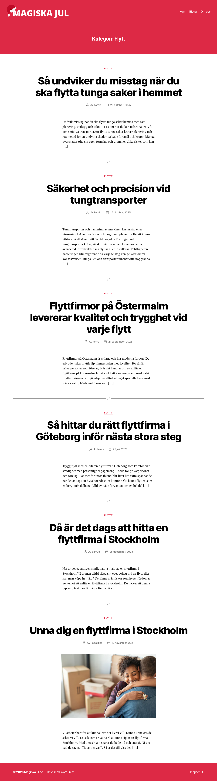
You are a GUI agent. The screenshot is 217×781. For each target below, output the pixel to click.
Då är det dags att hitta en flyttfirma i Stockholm (108, 533)
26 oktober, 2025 (120, 105)
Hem (183, 11)
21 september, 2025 (120, 341)
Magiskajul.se (33, 772)
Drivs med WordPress (61, 772)
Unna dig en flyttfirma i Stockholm (109, 630)
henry (96, 341)
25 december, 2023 (121, 551)
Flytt (108, 68)
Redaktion (97, 642)
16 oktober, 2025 (120, 212)
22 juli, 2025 (120, 449)
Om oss (206, 11)
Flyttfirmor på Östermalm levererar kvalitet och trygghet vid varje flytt (108, 317)
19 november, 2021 (123, 642)
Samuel (96, 551)
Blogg (193, 11)
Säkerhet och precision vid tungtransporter (108, 194)
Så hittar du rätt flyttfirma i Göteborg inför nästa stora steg (108, 431)
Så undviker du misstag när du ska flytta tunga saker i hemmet (108, 86)
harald (97, 105)
